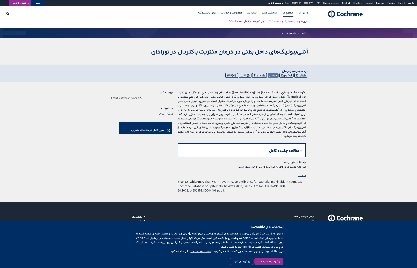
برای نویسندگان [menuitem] (207, 13)
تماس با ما (137, 216)
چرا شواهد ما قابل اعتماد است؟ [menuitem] (246, 21)
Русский (369, 2)
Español (391, 2)
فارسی (411, 2)
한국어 (231, 75)
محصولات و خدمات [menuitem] (231, 13)
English (401, 2)
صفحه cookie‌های (200, 251)
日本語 (245, 75)
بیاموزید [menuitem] (252, 13)
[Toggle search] (7, 13)
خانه (304, 33)
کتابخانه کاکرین (20, 2)
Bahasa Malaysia (331, 2)
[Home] (341, 14)
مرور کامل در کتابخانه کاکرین (147, 130)
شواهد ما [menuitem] (288, 13)
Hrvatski (357, 2)
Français (380, 2)
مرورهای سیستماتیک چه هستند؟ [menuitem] (288, 21)
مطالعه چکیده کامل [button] (284, 150)
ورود (38, 2)
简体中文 (296, 2)
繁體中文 (308, 2)
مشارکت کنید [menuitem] (270, 13)
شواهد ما (291, 33)
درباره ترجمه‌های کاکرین (278, 2)
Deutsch (346, 2)
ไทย (318, 2)
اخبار (140, 220)
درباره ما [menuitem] (303, 13)
